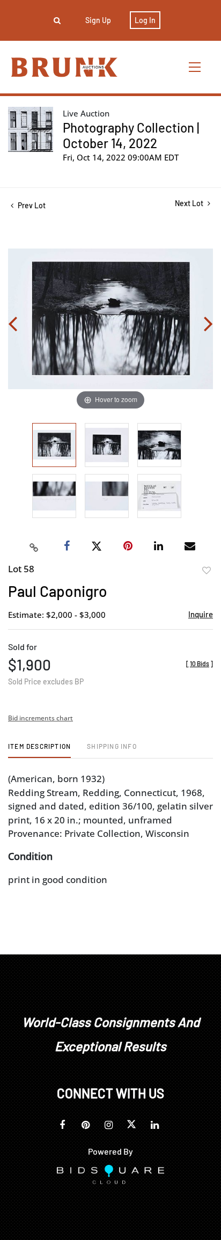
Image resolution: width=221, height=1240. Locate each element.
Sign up (98, 20)
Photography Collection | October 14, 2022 (131, 135)
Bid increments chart (40, 718)
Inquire (200, 614)
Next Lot (190, 203)
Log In (145, 20)
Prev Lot (31, 205)
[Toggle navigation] (195, 67)
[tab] (39, 750)
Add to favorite (206, 571)
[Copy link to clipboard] (34, 546)
